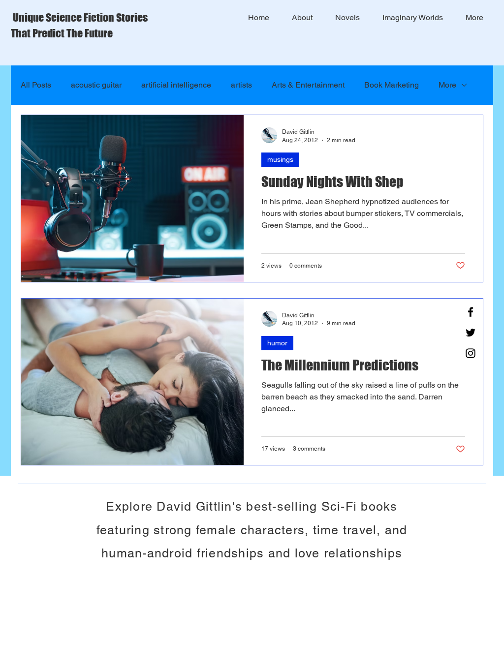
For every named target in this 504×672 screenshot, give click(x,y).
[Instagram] (470, 353)
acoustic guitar (96, 85)
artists (241, 85)
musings (280, 159)
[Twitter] (470, 332)
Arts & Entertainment (308, 85)
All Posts (36, 85)
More (447, 85)
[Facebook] (470, 311)
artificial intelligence (176, 85)
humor (277, 343)
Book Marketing (391, 85)
